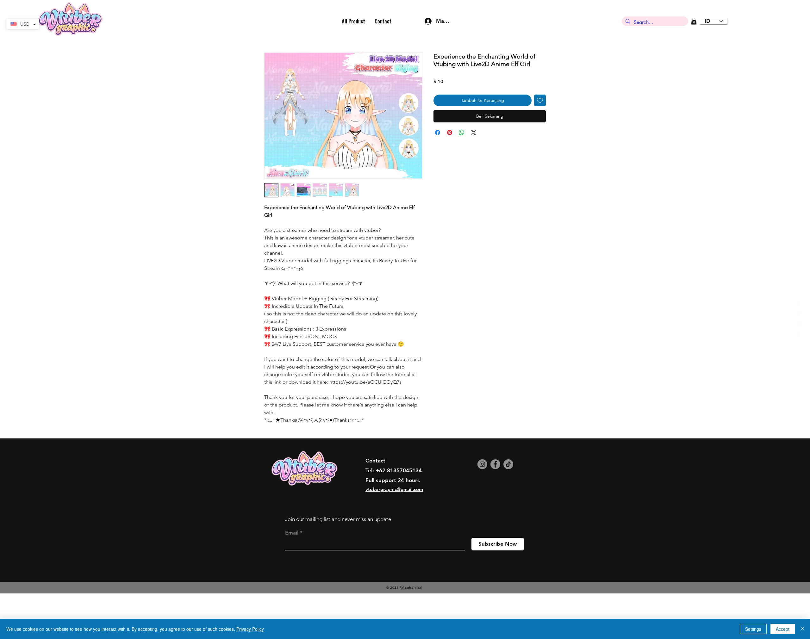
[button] (694, 21)
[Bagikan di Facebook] (437, 132)
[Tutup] (802, 629)
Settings (753, 629)
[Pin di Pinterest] (449, 132)
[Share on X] (473, 132)
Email (291, 575)
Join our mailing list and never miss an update (338, 561)
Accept (782, 629)
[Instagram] (482, 506)
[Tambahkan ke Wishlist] (540, 100)
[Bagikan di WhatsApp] (461, 132)
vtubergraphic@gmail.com (394, 531)
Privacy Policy (250, 629)
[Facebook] (495, 506)
